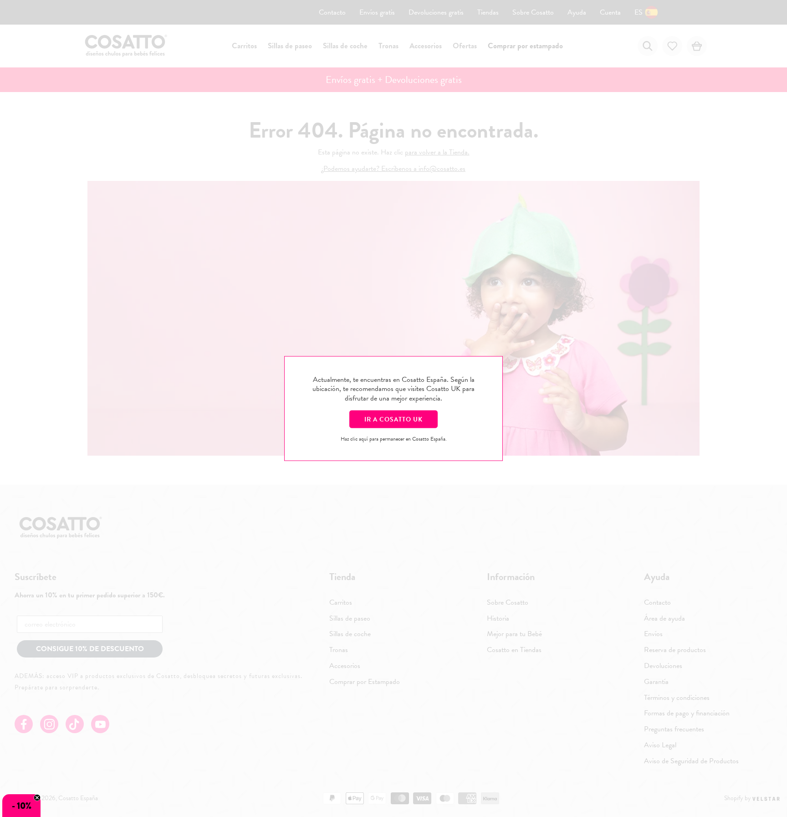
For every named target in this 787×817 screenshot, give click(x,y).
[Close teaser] (37, 797)
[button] (21, 805)
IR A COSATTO (393, 419)
